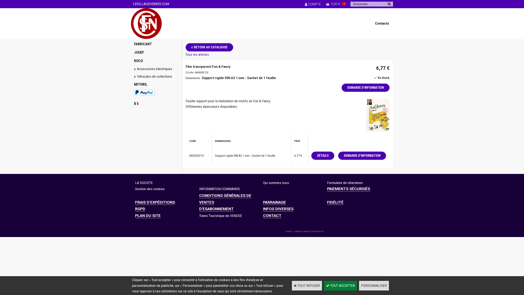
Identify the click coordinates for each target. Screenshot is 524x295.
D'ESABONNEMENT (216, 208)
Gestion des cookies (150, 189)
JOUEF (139, 52)
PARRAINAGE (274, 202)
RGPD (140, 208)
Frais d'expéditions (155, 202)
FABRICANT (143, 44)
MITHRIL (140, 84)
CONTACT (272, 215)
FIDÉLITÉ (335, 202)
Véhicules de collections (154, 76)
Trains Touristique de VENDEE (220, 216)
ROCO (138, 61)
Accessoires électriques (154, 69)
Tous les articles (197, 55)
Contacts (382, 23)
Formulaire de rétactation (345, 183)
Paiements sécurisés (348, 188)
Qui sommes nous (276, 183)
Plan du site (148, 215)
